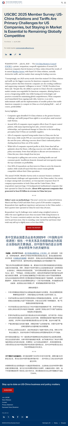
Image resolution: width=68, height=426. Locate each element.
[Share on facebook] (17, 417)
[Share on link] (15, 54)
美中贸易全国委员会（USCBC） (36, 253)
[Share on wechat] (13, 417)
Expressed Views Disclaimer (10, 407)
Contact (4, 402)
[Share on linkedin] (6, 54)
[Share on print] (20, 54)
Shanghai (63, 423)
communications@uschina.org (25, 48)
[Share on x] (8, 417)
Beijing (56, 423)
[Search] (62, 2)
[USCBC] (12, 2)
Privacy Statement (7, 405)
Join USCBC (6, 397)
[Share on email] (10, 54)
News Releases (6, 400)
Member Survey (18, 72)
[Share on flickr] (22, 417)
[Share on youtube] (27, 417)
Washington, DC (46, 423)
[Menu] (65, 2)
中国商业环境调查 (20, 258)
